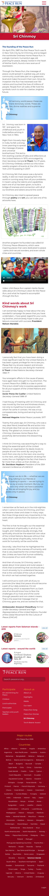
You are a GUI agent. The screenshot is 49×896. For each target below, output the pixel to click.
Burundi (29, 764)
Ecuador (37, 775)
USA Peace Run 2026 (24, 739)
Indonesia (17, 797)
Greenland (39, 790)
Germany (41, 786)
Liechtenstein (13, 809)
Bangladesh (21, 756)
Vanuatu (11, 877)
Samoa (39, 846)
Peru (43, 835)
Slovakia (12, 858)
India (8, 797)
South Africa (11, 862)
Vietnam (20, 877)
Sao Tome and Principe (26, 850)
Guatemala (8, 794)
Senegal (41, 850)
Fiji (40, 782)
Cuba (31, 771)
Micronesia (10, 820)
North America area (12, 831)
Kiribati (31, 801)
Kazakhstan (13, 801)
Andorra (23, 749)
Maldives (40, 813)
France (16, 786)
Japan (41, 797)
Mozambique (22, 824)
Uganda (9, 873)
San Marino (10, 850)
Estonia (29, 779)
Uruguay (40, 873)
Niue (38, 828)
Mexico (41, 816)
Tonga (23, 869)
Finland (8, 786)
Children (5, 699)
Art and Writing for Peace (10, 694)
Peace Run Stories (31, 714)
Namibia (34, 824)
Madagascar (11, 813)
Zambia (30, 877)
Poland (20, 839)
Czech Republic (15, 775)
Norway (42, 831)
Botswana (40, 760)
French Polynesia (28, 786)
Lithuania (25, 809)
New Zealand (28, 828)
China (29, 767)
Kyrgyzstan (12, 805)
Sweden (9, 865)
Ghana (9, 790)
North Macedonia (30, 831)
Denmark (28, 775)
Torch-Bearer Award (32, 722)
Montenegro (10, 824)
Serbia (7, 854)
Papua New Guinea (20, 835)
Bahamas (10, 756)
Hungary (33, 794)
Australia (34, 752)
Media (26, 701)
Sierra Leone (29, 854)
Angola (32, 749)
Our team (28, 706)
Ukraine (18, 873)
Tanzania (31, 865)
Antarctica (42, 749)
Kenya (23, 801)
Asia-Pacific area (21, 752)
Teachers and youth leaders (10, 713)
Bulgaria (19, 764)
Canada (38, 764)
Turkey (31, 869)
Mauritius (32, 816)
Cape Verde (12, 767)
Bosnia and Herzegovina (24, 760)
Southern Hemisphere (27, 862)
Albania (14, 749)
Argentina (8, 752)
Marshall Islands (19, 816)
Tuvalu (39, 869)
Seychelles (17, 854)
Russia (21, 846)
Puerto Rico (39, 843)
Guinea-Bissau (22, 794)
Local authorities (9, 703)
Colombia (38, 767)
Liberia (39, 805)
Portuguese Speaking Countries (19, 843)
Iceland (43, 794)
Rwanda (29, 846)
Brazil (11, 764)
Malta (8, 816)
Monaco (30, 820)
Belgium (40, 756)
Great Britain (19, 790)
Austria (43, 752)
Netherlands (15, 828)
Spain (41, 862)
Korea (39, 801)
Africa (6, 749)
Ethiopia (11, 782)
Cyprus (39, 771)
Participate (7, 708)
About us (27, 693)
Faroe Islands (31, 782)
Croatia (24, 771)
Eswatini (38, 779)
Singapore (41, 854)
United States (29, 873)
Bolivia (9, 760)
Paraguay (34, 835)
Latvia (22, 805)
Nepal (42, 824)
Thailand (40, 865)
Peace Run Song (30, 710)
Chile (22, 767)
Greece (30, 790)
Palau (7, 835)
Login (43, 887)
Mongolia (40, 820)
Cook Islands (13, 771)
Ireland (27, 797)
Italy (34, 797)
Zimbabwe (40, 877)
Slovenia (21, 858)
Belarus (31, 756)
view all (44, 628)
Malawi (21, 813)
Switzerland (20, 865)
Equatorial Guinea (16, 779)
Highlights (28, 697)
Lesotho (30, 805)
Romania (12, 846)
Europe (21, 782)
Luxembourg (37, 809)
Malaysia (30, 813)
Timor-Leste (13, 869)
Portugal (29, 839)
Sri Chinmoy (29, 718)
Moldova (21, 820)
